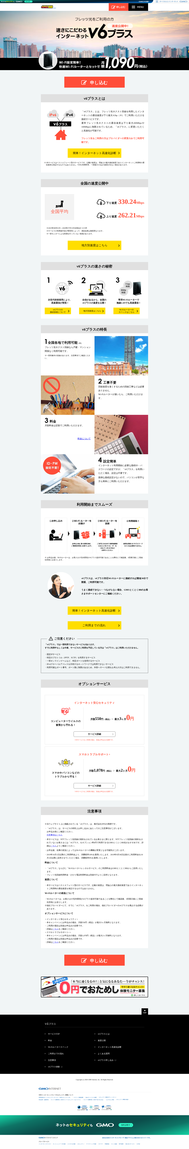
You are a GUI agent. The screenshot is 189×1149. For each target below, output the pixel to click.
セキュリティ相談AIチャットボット (107, 1097)
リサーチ (100, 1144)
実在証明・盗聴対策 (44, 1099)
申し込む (99, 82)
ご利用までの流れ (94, 625)
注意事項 (52, 1060)
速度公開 (102, 1040)
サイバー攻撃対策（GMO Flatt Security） (94, 1099)
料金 (50, 1040)
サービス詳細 (94, 734)
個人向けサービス (130, 1144)
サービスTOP (54, 1034)
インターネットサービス (45, 1144)
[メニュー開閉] (133, 7)
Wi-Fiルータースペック (58, 1047)
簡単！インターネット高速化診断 (94, 153)
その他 (138, 1144)
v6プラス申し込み (106, 1060)
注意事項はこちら (54, 835)
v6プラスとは (104, 1034)
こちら (54, 846)
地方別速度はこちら (94, 245)
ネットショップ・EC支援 (59, 1144)
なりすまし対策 (110, 1099)
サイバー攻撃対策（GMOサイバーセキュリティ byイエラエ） (66, 1099)
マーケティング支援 (91, 1144)
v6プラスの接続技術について (58, 311)
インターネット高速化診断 (109, 1047)
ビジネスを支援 (71, 1144)
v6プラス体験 (54, 1067)
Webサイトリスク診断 (91, 1097)
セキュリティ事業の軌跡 (122, 1099)
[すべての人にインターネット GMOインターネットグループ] (173, 1)
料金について (84, 438)
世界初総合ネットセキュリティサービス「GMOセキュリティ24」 (55, 1097)
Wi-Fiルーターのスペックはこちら (126, 311)
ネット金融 (114, 1144)
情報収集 (107, 1144)
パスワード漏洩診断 (78, 1097)
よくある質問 (104, 1054)
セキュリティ (80, 1144)
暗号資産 (121, 1144)
